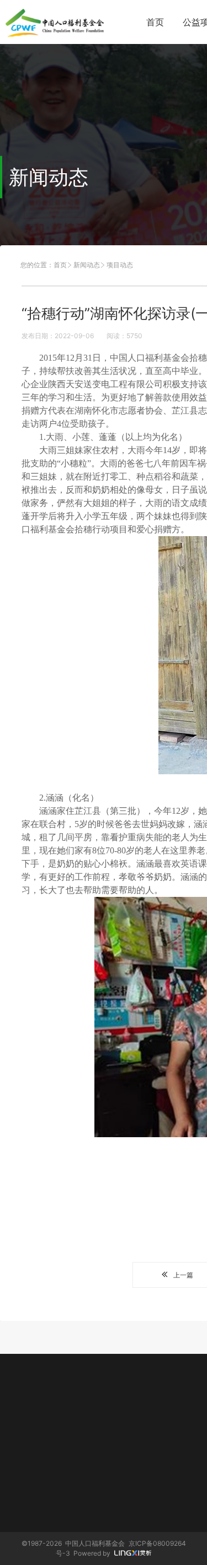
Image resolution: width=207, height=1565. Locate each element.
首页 (155, 21)
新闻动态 (86, 265)
